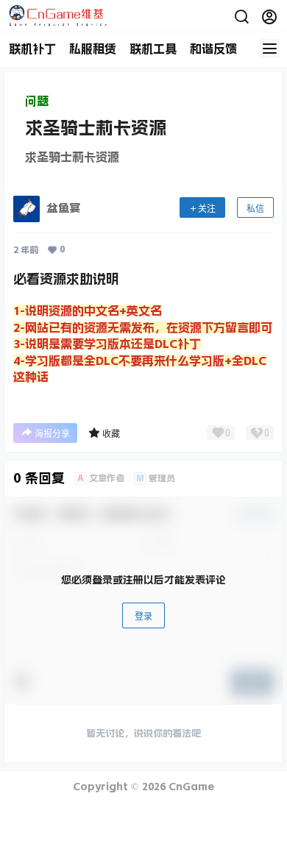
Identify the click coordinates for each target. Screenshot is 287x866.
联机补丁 (32, 48)
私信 (255, 208)
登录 (143, 616)
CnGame (190, 786)
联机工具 (153, 48)
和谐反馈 (213, 48)
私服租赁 (92, 48)
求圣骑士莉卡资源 (95, 128)
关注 (207, 208)
